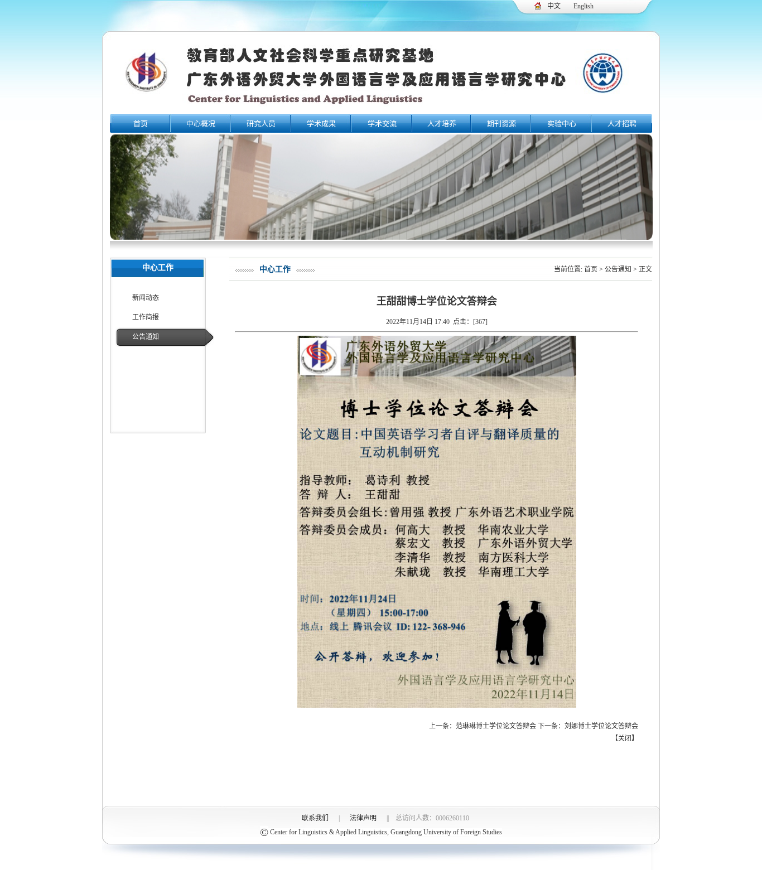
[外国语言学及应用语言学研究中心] (381, 110)
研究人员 (261, 123)
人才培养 (441, 123)
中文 (554, 6)
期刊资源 (501, 123)
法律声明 (363, 818)
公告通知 (145, 337)
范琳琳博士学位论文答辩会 (496, 726)
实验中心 (561, 123)
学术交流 (382, 123)
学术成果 (321, 123)
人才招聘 (621, 123)
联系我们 (315, 818)
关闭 (624, 738)
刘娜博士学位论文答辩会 (601, 726)
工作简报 (145, 317)
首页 (140, 123)
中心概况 (200, 123)
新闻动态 (145, 298)
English (583, 6)
